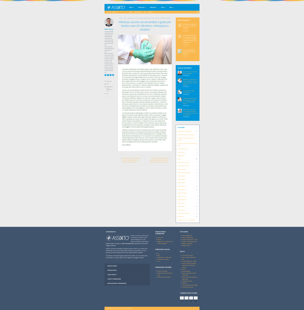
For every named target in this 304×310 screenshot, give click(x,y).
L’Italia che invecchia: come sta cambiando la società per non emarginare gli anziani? (190, 101)
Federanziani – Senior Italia (164, 257)
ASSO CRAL (160, 237)
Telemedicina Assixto (187, 287)
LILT (158, 261)
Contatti (150, 12)
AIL (158, 253)
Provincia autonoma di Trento (190, 239)
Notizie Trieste (181, 203)
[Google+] (110, 75)
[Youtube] (116, 12)
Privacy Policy (138, 12)
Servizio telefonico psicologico (190, 285)
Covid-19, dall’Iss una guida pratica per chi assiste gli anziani (189, 265)
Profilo (131, 7)
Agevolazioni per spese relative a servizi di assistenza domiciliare (190, 25)
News (170, 7)
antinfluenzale (109, 86)
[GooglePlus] (110, 12)
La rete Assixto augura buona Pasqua (188, 91)
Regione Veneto (186, 245)
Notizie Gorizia (181, 176)
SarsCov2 (156, 83)
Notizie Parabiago (182, 193)
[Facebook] (107, 12)
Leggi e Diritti (180, 155)
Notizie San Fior (181, 196)
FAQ (145, 12)
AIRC (158, 255)
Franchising (152, 7)
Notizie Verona (181, 210)
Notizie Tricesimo (182, 199)
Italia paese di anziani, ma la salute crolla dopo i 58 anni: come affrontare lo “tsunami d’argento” (190, 82)
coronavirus (151, 77)
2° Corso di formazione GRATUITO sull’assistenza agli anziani (189, 51)
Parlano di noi (181, 216)
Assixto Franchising (162, 271)
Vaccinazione (125, 69)
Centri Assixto (141, 7)
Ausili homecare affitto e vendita (185, 134)
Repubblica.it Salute (187, 281)
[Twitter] (113, 12)
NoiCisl (159, 239)
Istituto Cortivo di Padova (164, 277)
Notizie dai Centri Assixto (183, 172)
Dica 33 (184, 269)
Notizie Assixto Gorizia (183, 162)
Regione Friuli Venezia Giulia (189, 241)
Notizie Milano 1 (181, 179)
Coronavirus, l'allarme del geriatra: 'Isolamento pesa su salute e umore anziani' (131, 160)
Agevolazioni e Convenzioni (184, 131)
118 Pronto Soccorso (187, 255)
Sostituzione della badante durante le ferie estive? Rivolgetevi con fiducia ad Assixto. (159, 160)
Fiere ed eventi (181, 152)
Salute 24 (184, 283)
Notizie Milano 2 (181, 183)
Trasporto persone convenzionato (186, 220)
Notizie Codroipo (181, 169)
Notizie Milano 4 (181, 186)
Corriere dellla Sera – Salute (189, 261)
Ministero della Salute (187, 237)
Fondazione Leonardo (163, 259)
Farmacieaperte (186, 271)
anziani (108, 88)
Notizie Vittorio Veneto (183, 213)
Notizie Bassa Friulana (183, 166)
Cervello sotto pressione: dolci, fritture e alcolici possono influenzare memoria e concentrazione (190, 112)
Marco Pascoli (109, 29)
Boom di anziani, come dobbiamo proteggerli (190, 72)
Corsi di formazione (182, 149)
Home (130, 12)
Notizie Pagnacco (182, 189)
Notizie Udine (180, 206)
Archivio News (112, 266)
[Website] (105, 75)
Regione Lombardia (187, 243)
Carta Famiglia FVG (187, 235)
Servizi (162, 7)
